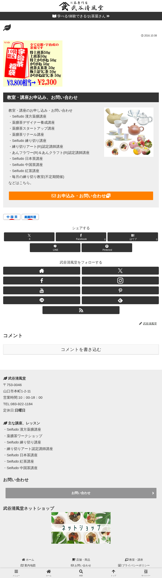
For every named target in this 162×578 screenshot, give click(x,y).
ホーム (29, 559)
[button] (149, 418)
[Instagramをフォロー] (120, 280)
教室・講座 (135, 559)
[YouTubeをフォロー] (41, 290)
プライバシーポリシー (135, 565)
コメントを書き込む (81, 349)
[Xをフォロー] (120, 271)
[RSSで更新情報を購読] (81, 310)
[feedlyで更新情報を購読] (120, 300)
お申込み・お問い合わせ (81, 195)
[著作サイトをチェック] (41, 271)
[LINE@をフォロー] (41, 300)
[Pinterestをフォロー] (120, 290)
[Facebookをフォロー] (41, 280)
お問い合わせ (81, 493)
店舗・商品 (82, 559)
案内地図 (30, 565)
